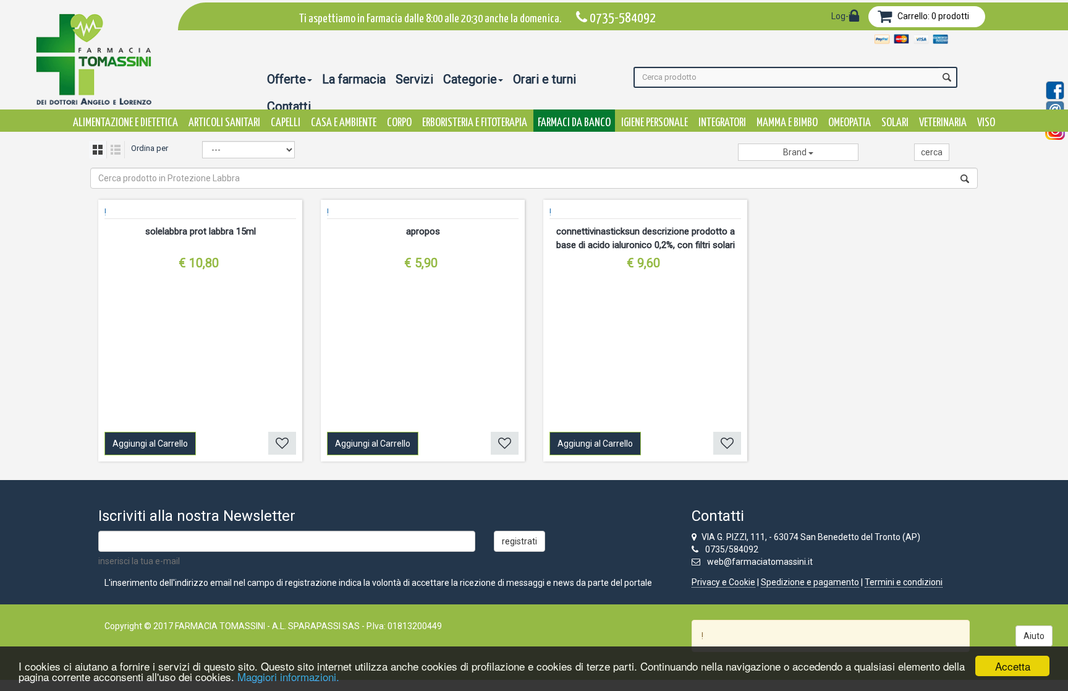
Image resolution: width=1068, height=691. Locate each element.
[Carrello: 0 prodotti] (885, 19)
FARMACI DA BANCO (574, 123)
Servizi (414, 79)
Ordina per (149, 148)
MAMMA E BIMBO (787, 123)
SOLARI (895, 123)
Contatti (289, 106)
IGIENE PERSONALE (654, 123)
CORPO (399, 123)
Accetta (1012, 666)
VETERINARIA (943, 123)
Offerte (286, 79)
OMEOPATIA (849, 123)
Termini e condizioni (904, 582)
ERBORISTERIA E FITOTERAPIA (474, 123)
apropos (423, 231)
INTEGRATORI (722, 123)
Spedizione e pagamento (810, 582)
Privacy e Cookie (723, 582)
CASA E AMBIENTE (343, 123)
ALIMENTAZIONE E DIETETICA (125, 123)
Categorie (470, 79)
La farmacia (354, 79)
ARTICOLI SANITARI (224, 123)
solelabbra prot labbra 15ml (200, 231)
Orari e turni (544, 79)
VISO (986, 123)
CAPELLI (285, 123)
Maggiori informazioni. (288, 676)
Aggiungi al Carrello (150, 444)
